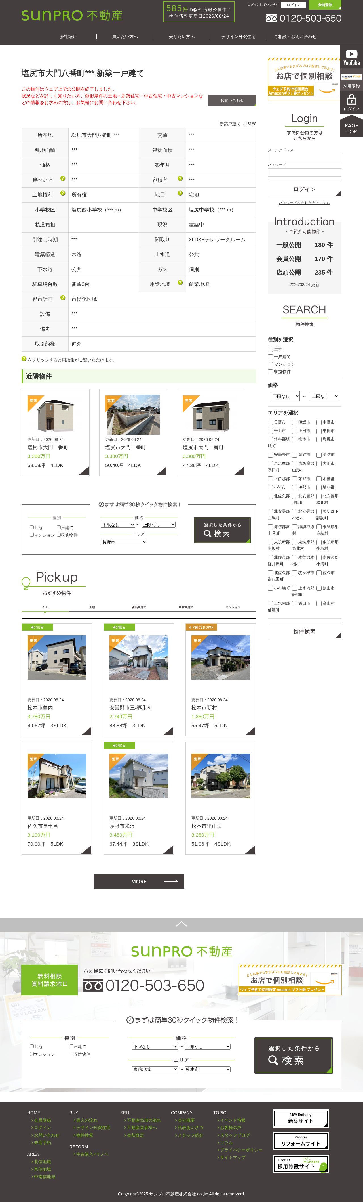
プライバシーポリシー (241, 1149)
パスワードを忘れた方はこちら (304, 203)
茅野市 (303, 479)
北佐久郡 (281, 496)
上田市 (303, 431)
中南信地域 (44, 1176)
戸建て (67, 527)
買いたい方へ (125, 36)
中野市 (328, 422)
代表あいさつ (190, 1127)
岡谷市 (303, 455)
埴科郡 (328, 487)
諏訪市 (328, 455)
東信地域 (42, 1169)
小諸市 (279, 487)
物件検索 (84, 1135)
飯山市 (328, 588)
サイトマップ (233, 1157)
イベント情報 (233, 1120)
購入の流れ (87, 1120)
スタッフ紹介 (190, 1135)
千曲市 (279, 431)
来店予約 (42, 1142)
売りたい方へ (182, 36)
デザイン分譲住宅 (238, 36)
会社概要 (186, 1120)
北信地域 (42, 1161)
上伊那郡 (281, 479)
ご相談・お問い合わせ (295, 36)
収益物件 (69, 535)
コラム (226, 1142)
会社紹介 (68, 36)
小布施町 (281, 588)
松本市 (303, 439)
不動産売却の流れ (144, 1120)
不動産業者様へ (142, 1127)
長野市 (279, 422)
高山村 (328, 603)
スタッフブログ (235, 1135)
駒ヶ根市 (305, 573)
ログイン (293, 5)
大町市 (328, 463)
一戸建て (282, 356)
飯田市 (303, 603)
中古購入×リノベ (92, 1154)
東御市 (328, 431)
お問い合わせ (232, 100)
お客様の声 (230, 1127)
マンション (44, 535)
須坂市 (303, 422)
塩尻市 (328, 439)
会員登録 (42, 1120)
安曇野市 (281, 455)
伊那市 (303, 487)
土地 (38, 527)
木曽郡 (328, 479)
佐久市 (328, 573)
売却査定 (135, 1135)
